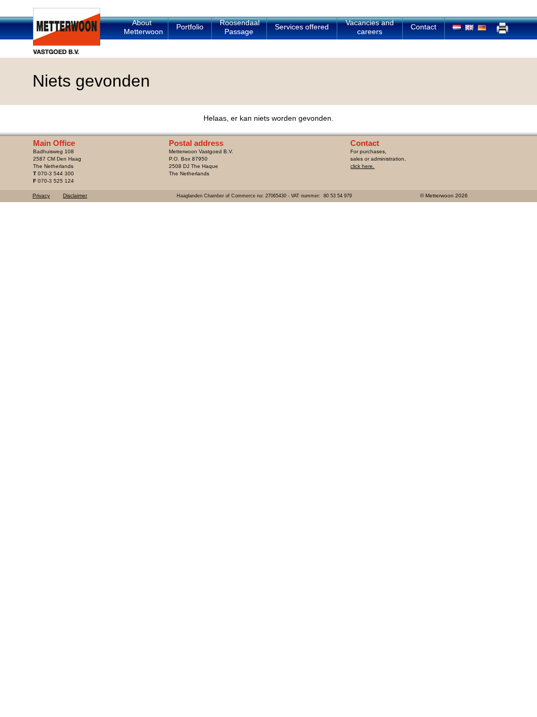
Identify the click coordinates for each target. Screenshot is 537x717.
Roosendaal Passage (240, 27)
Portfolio (189, 27)
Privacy (41, 195)
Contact (423, 27)
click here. (362, 166)
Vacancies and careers (370, 27)
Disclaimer (75, 195)
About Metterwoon (143, 27)
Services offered (302, 27)
